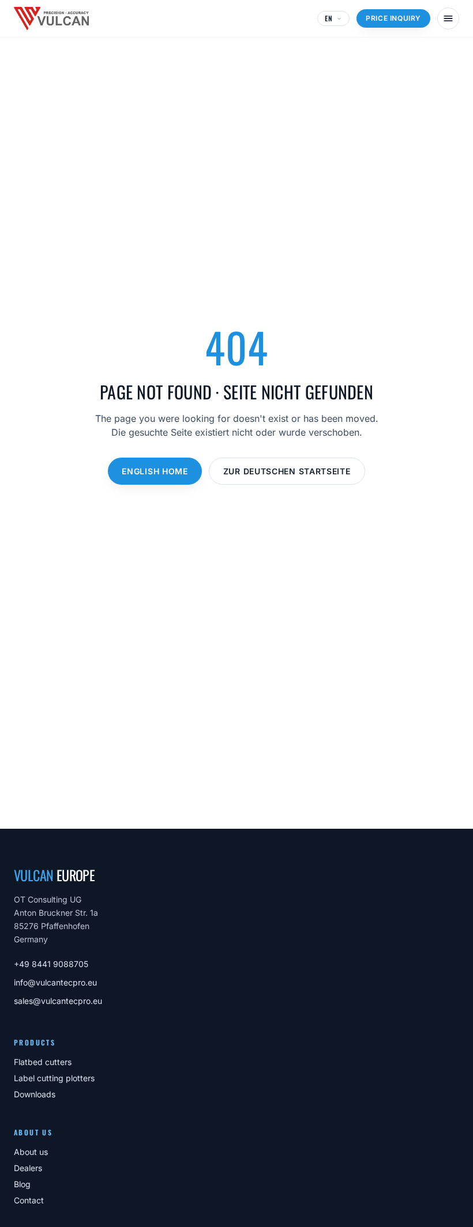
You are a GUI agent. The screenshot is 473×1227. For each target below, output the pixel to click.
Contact (29, 1200)
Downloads (34, 1094)
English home (154, 471)
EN (329, 18)
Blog (22, 1184)
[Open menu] (448, 18)
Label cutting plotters (54, 1078)
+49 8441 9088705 (51, 964)
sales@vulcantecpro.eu (58, 1001)
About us (31, 1152)
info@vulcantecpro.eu (55, 982)
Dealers (28, 1168)
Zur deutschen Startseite (287, 471)
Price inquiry (393, 18)
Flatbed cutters (43, 1062)
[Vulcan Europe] (51, 18)
